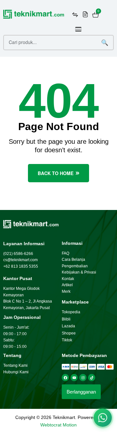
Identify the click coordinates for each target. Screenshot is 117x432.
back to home (55, 173)
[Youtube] (74, 377)
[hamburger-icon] (78, 29)
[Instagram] (82, 377)
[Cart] (95, 14)
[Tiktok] (91, 377)
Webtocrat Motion (58, 424)
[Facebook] (65, 377)
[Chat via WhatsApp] (103, 418)
